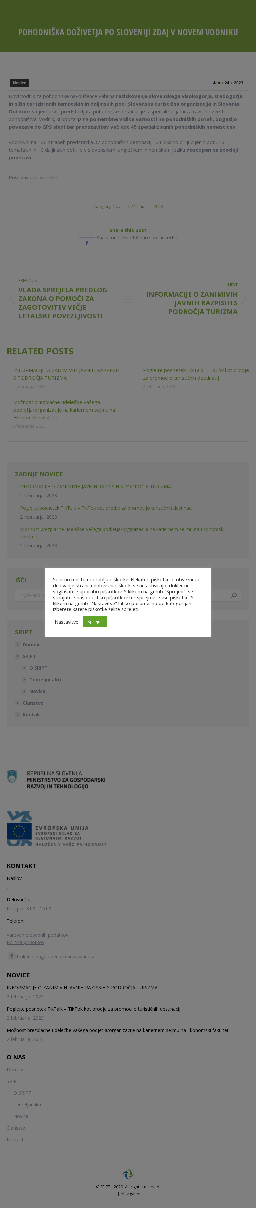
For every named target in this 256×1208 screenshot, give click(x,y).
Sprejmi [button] (95, 621)
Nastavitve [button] (66, 622)
